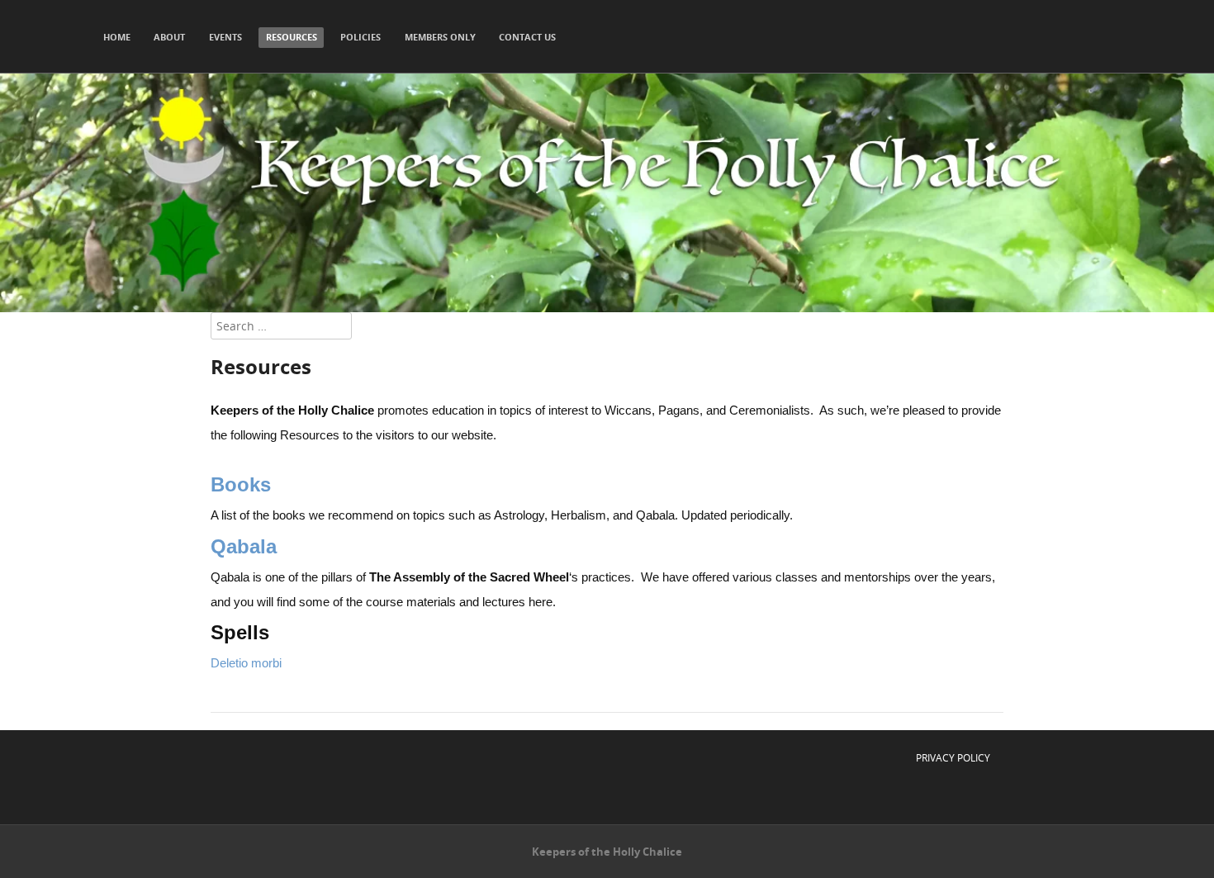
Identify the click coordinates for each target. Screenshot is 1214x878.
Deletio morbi (246, 663)
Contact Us (527, 37)
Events (225, 37)
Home (116, 37)
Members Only (440, 37)
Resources (291, 37)
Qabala (244, 546)
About (169, 37)
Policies (360, 37)
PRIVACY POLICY (953, 757)
